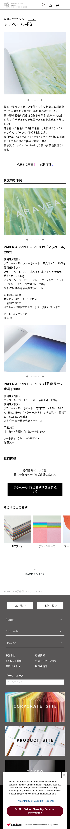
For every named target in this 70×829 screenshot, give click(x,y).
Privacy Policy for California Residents (35, 801)
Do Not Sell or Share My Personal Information (35, 811)
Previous (28, 100)
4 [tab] (38, 239)
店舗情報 (40, 655)
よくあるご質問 (14, 660)
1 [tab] (32, 100)
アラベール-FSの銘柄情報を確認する (35, 489)
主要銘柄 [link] (19, 591)
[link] (17, 532)
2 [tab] (34, 100)
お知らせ (10, 655)
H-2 (32, 18)
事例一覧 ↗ (51, 605)
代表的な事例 (25, 164)
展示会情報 (41, 666)
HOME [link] (7, 591)
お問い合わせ (13, 666)
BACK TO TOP (34, 574)
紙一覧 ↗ (20, 605)
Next (42, 100)
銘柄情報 (45, 164)
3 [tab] (37, 100)
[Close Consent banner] (64, 775)
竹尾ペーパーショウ (45, 660)
